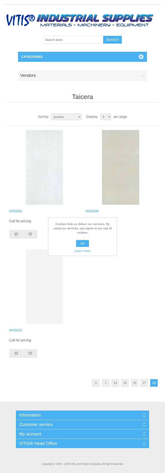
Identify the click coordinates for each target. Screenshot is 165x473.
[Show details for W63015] (44, 286)
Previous (105, 383)
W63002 (15, 211)
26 (134, 383)
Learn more (82, 250)
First (96, 383)
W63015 (15, 330)
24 (115, 383)
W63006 (92, 211)
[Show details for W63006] (120, 167)
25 (125, 383)
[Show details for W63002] (44, 167)
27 (144, 383)
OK (82, 243)
